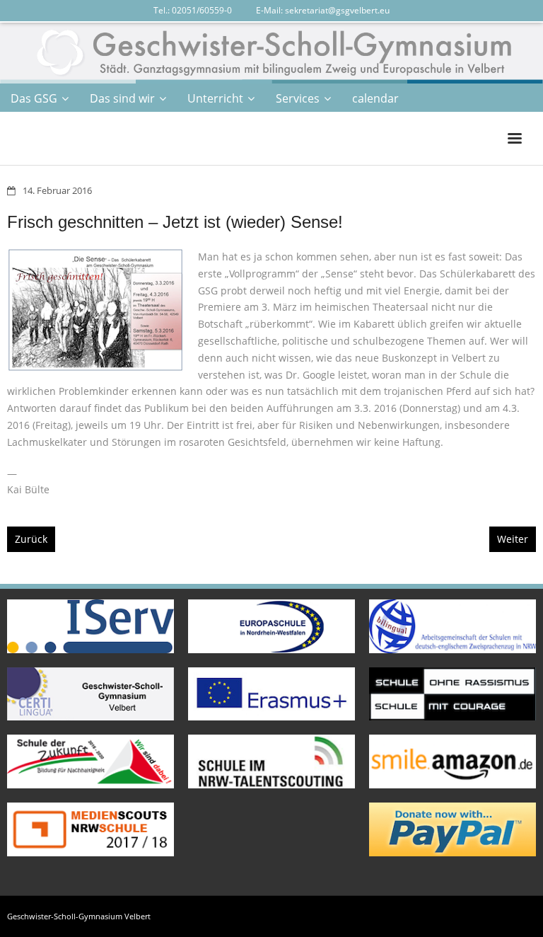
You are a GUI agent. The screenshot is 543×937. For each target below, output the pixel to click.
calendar (375, 98)
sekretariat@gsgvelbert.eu (337, 10)
